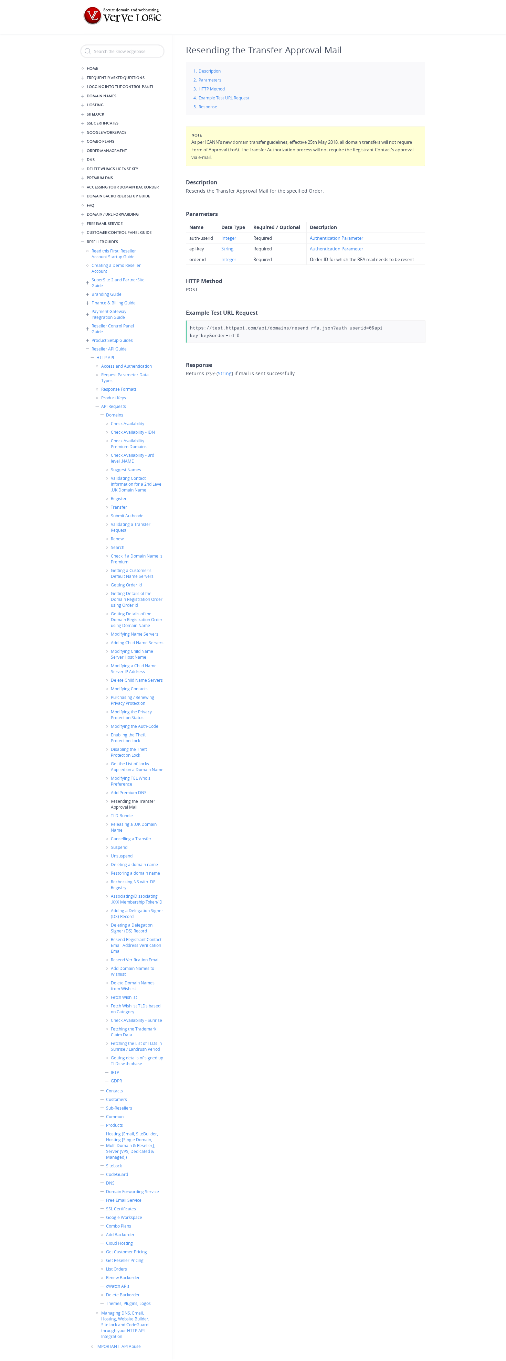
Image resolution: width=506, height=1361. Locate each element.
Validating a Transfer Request (130, 527)
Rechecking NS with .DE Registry (133, 884)
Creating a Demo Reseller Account (116, 268)
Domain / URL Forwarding (113, 214)
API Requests (113, 406)
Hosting (95, 105)
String (227, 249)
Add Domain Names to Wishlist (132, 971)
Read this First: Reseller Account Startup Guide (114, 253)
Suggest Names (126, 469)
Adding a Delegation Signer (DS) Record (137, 913)
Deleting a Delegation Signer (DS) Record (131, 927)
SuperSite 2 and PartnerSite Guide (118, 282)
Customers (116, 1099)
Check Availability (127, 423)
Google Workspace (106, 132)
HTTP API (105, 357)
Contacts (114, 1090)
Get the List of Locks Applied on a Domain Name (137, 766)
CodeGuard (117, 1174)
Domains (114, 415)
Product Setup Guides (112, 340)
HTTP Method (212, 88)
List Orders (116, 1269)
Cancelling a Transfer (131, 838)
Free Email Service (105, 223)
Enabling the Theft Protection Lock (128, 737)
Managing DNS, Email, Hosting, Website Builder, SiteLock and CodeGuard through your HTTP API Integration (125, 1324)
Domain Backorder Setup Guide (118, 196)
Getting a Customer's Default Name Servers (132, 573)
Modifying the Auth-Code (134, 726)
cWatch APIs (117, 1286)
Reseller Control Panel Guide (113, 328)
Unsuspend (122, 855)
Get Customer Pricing (126, 1251)
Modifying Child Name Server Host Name (132, 654)
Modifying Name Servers (134, 634)
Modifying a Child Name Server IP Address (134, 668)
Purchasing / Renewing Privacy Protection (132, 700)
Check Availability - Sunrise (136, 1020)
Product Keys (113, 397)
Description (210, 71)
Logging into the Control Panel (120, 86)
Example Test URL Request (224, 97)
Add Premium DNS (129, 792)
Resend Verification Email (135, 959)
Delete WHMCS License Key (112, 169)
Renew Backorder (123, 1277)
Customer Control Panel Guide (119, 232)
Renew (117, 538)
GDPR (116, 1080)
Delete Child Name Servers (137, 680)
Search (117, 547)
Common (115, 1116)
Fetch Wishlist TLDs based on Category (135, 1008)
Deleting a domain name (134, 864)
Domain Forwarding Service (132, 1191)
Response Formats (119, 389)
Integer (228, 238)
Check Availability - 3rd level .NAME (132, 458)
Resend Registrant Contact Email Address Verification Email (136, 945)
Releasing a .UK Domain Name (134, 827)
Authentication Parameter (336, 238)
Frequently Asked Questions (116, 77)
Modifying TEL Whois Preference (130, 781)
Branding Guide (107, 294)
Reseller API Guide (109, 349)
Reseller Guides (102, 242)
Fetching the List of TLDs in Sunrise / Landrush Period (136, 1046)
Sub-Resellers (119, 1108)
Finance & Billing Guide (114, 302)
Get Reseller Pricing (125, 1260)
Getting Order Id (126, 584)
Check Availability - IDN (133, 432)
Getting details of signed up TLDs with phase (137, 1060)
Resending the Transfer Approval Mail (133, 804)
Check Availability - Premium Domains (129, 443)
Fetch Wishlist (124, 997)
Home (92, 68)
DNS (91, 159)
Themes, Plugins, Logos (128, 1303)
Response (208, 106)
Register (119, 498)
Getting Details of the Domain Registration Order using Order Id (136, 599)
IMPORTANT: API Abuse (118, 1346)
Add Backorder (120, 1234)
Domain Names (101, 96)
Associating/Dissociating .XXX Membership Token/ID (136, 899)
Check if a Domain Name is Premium (136, 558)
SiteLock (95, 114)
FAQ (90, 205)
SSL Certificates (102, 123)
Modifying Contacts (129, 688)
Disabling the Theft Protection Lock (129, 752)
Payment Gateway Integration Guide (109, 314)
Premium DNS (100, 178)
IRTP (115, 1072)
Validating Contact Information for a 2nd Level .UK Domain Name (136, 484)
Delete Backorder (123, 1294)
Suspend (119, 847)
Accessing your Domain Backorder (123, 187)
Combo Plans (100, 141)
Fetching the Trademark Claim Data (133, 1031)
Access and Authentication (126, 366)
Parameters (210, 80)
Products (114, 1125)
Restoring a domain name (135, 873)
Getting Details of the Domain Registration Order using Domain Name (136, 619)
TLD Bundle (122, 815)
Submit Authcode (127, 515)
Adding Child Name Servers (137, 642)
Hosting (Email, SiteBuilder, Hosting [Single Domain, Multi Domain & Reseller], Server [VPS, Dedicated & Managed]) (132, 1145)
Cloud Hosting (119, 1243)
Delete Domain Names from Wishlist (133, 985)
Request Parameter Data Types (125, 377)
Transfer (119, 507)
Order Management (107, 150)
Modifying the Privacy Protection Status (131, 714)
